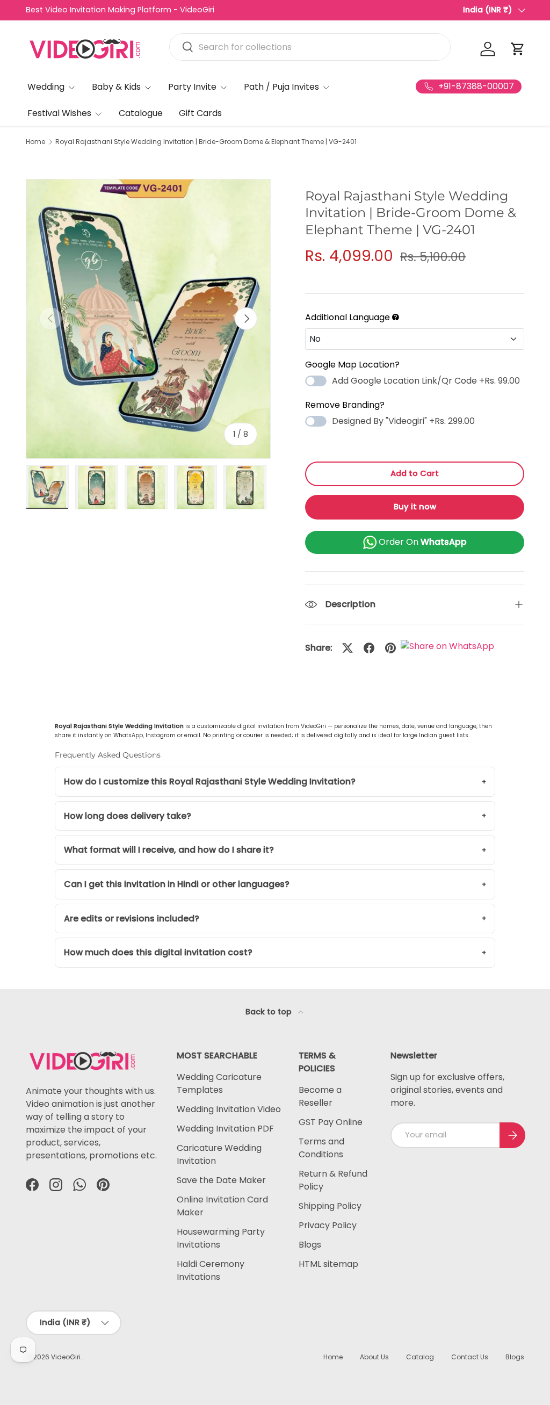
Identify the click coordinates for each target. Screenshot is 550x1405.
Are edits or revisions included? (131, 918)
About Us (374, 1356)
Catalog (420, 1356)
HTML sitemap (328, 1264)
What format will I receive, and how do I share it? (169, 850)
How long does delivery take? (127, 816)
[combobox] (310, 47)
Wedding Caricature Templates (219, 1083)
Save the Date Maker (221, 1180)
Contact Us (469, 1356)
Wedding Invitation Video (229, 1109)
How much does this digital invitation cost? (158, 952)
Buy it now (415, 506)
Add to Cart (414, 473)
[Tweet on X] (347, 648)
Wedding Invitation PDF (225, 1128)
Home (35, 142)
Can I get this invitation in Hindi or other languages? (177, 884)
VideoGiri (66, 1356)
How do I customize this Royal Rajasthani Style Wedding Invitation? (210, 781)
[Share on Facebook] (369, 648)
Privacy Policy (328, 1225)
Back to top (269, 1011)
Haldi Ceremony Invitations (210, 1270)
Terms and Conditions (321, 1148)
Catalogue (141, 113)
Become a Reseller (320, 1096)
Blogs (310, 1244)
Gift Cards (200, 113)
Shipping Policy (330, 1206)
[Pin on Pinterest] (390, 648)
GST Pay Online (331, 1122)
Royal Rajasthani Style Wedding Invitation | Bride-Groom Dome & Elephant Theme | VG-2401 (206, 142)
